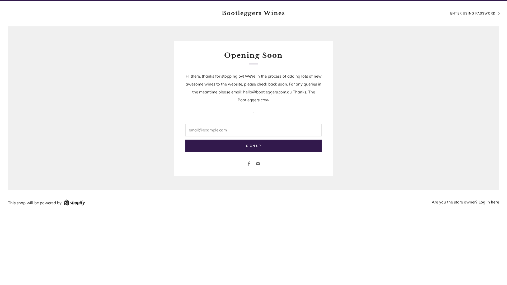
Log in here (488, 202)
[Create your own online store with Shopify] (74, 203)
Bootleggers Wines (253, 13)
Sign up (253, 146)
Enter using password (473, 13)
